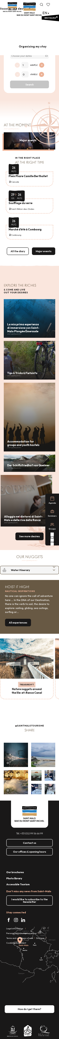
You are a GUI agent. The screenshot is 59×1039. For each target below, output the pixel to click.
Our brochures (15, 872)
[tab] (26, 570)
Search (29, 84)
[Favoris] (48, 4)
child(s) (33, 74)
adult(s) (34, 65)
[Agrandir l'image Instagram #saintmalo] (16, 755)
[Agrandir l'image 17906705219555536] (16, 782)
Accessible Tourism (18, 884)
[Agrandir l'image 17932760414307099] (36, 775)
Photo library (14, 878)
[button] (41, 4)
